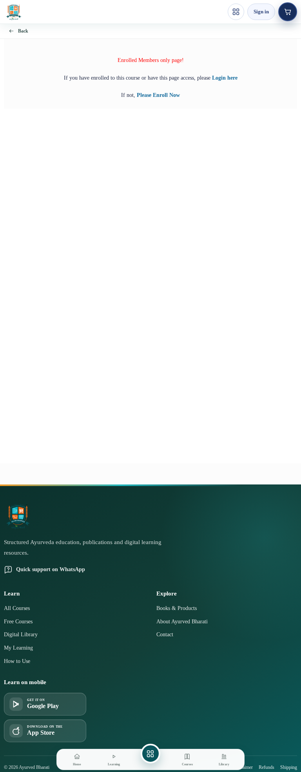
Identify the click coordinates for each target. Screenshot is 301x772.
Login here (225, 78)
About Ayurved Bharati (182, 622)
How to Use (17, 661)
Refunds (266, 767)
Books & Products (176, 608)
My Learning (18, 648)
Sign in (261, 12)
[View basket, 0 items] (287, 11)
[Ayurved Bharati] (14, 11)
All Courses (17, 608)
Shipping (288, 767)
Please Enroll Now (158, 95)
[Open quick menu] (236, 12)
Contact (164, 634)
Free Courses (18, 622)
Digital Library (21, 634)
